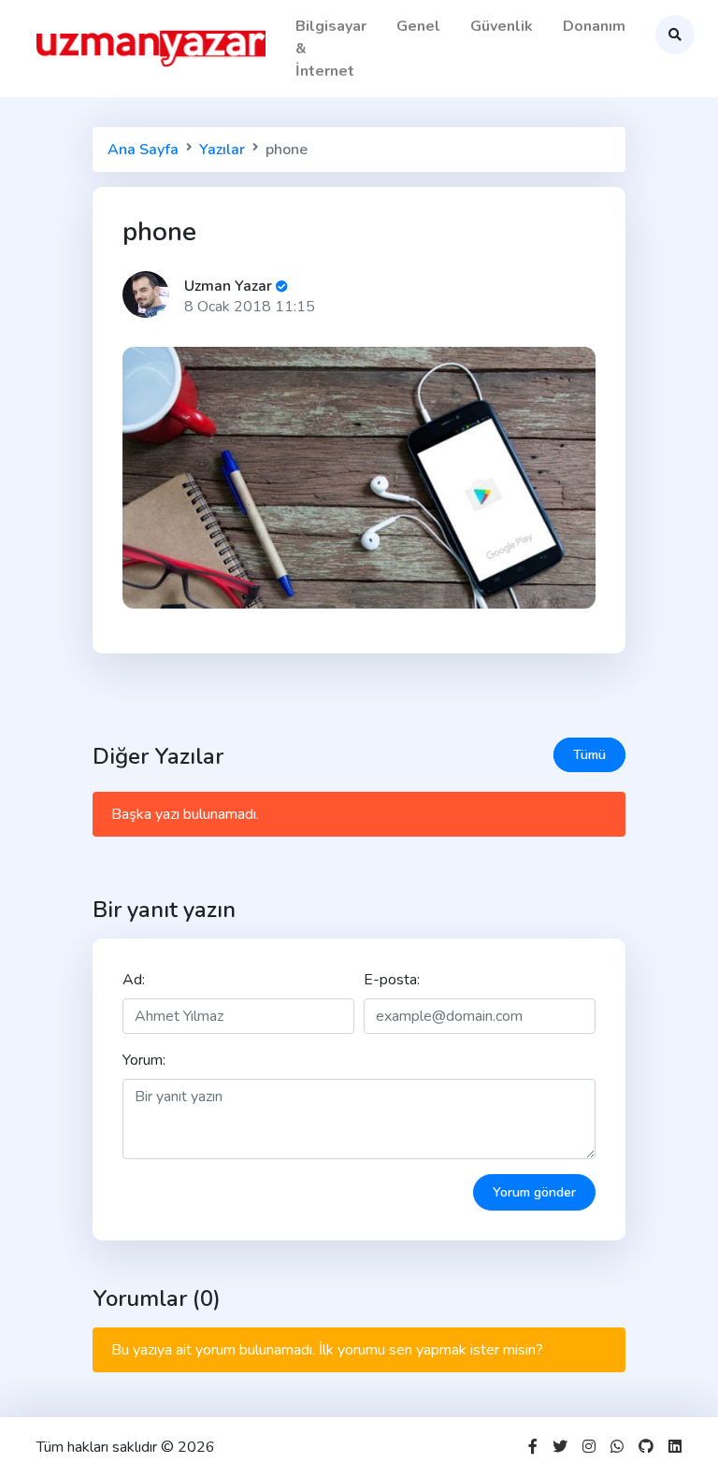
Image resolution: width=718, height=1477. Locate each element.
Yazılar (222, 149)
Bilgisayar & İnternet (330, 48)
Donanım (594, 26)
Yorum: (143, 1060)
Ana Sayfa (143, 149)
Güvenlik (501, 26)
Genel (418, 26)
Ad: (133, 979)
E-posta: (392, 979)
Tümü (589, 755)
